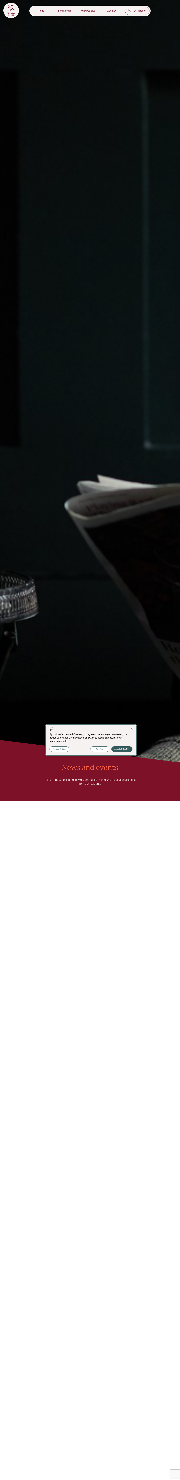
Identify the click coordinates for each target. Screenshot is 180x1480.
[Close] (132, 729)
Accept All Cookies (122, 749)
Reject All (100, 749)
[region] (91, 740)
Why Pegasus (88, 10)
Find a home (64, 10)
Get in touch (140, 10)
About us (111, 10)
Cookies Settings (59, 749)
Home (41, 10)
